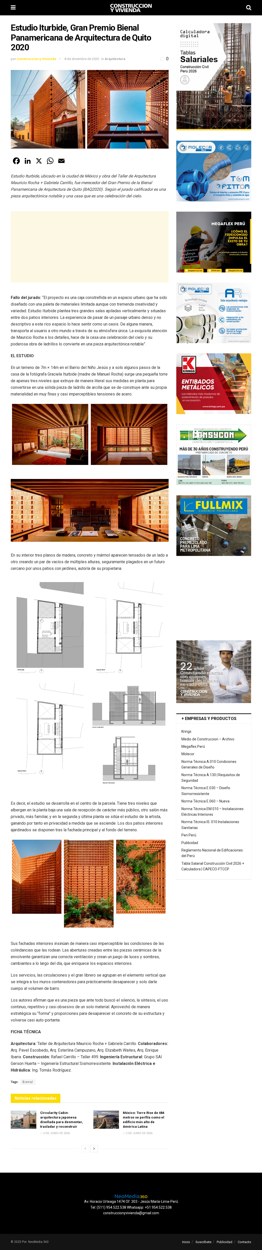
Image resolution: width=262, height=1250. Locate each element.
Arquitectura (115, 59)
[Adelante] (94, 1148)
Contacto (244, 1242)
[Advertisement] (90, 247)
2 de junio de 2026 (56, 1133)
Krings (186, 731)
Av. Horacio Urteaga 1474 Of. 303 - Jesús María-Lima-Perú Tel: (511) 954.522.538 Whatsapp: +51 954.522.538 (131, 1204)
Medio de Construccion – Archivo (207, 739)
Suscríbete (203, 1242)
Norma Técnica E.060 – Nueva (205, 801)
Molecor (187, 754)
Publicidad (189, 843)
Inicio (186, 1242)
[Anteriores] (85, 1148)
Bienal (28, 1082)
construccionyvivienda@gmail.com (131, 1213)
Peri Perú (188, 835)
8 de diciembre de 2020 (81, 59)
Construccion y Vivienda (36, 59)
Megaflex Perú (193, 746)
